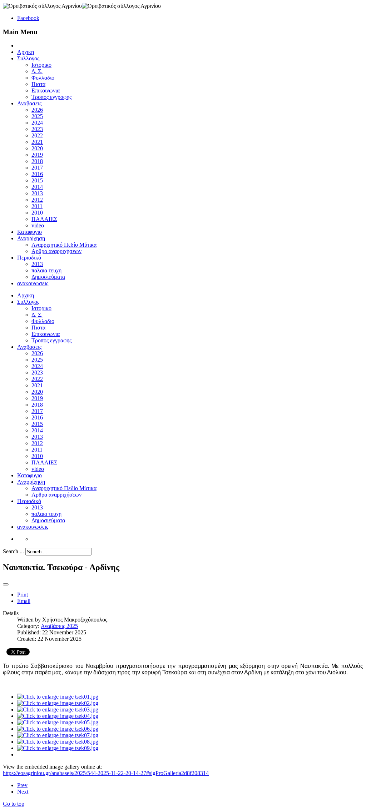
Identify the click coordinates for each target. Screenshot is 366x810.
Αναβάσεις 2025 (59, 626)
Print (22, 595)
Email (23, 601)
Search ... (13, 551)
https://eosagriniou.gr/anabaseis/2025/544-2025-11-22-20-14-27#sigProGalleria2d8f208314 (106, 773)
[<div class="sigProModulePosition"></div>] (57, 697)
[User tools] (6, 584)
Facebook (28, 18)
